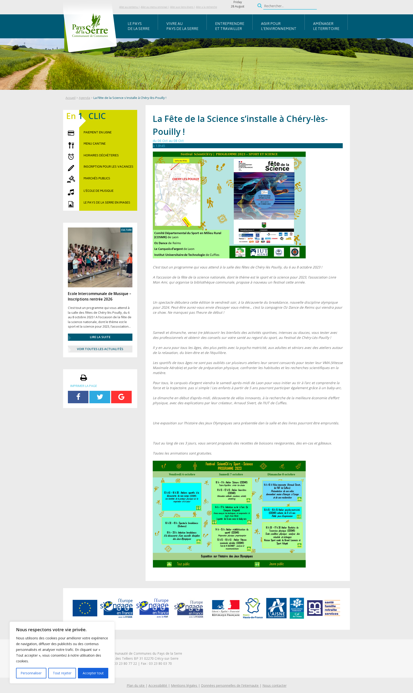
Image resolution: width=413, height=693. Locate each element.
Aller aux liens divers (182, 7)
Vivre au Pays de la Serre (182, 26)
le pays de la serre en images (107, 203)
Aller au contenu (129, 7)
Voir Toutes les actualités (100, 349)
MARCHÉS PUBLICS (97, 179)
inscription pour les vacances (108, 167)
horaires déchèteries (101, 156)
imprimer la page (83, 386)
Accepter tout (93, 673)
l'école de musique (99, 191)
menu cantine (95, 144)
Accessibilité (158, 685)
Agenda (84, 98)
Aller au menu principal (154, 7)
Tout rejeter (62, 673)
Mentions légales (184, 685)
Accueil (70, 98)
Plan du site (136, 685)
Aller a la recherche (206, 7)
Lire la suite (100, 337)
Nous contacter (274, 685)
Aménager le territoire (326, 26)
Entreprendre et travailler (229, 26)
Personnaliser (31, 673)
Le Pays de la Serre (139, 26)
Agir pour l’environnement (278, 26)
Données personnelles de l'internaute (230, 685)
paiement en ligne (98, 133)
